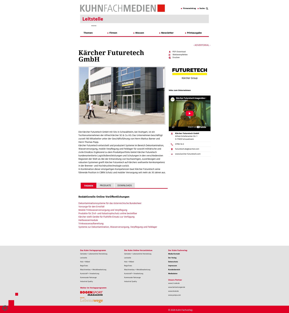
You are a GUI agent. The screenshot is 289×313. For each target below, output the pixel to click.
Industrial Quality (86, 281)
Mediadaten (172, 273)
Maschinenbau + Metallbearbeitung (93, 269)
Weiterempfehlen (180, 54)
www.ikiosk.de (173, 291)
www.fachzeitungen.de (176, 287)
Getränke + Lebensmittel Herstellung (93, 254)
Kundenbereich (174, 269)
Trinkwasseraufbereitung (91, 224)
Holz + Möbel (85, 261)
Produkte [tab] (105, 185)
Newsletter (167, 33)
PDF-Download (179, 51)
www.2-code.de (174, 283)
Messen (139, 33)
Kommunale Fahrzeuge (88, 277)
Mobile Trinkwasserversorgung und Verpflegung (102, 210)
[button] (5, 308)
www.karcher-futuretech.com (188, 154)
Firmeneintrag (189, 8)
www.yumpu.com (174, 295)
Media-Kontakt (174, 254)
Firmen (113, 33)
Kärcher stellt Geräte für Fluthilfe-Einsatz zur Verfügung (106, 217)
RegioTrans (84, 265)
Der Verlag (172, 258)
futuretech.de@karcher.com (187, 149)
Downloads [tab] (125, 185)
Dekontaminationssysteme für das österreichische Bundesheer (109, 203)
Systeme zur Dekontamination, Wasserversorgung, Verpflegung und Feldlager (117, 227)
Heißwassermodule (88, 220)
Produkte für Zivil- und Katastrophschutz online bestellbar (107, 213)
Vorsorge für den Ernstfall (91, 207)
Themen (88, 33)
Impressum (172, 265)
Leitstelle (83, 258)
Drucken (176, 57)
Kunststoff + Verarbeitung (89, 273)
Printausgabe (194, 33)
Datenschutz (173, 261)
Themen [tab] (88, 186)
